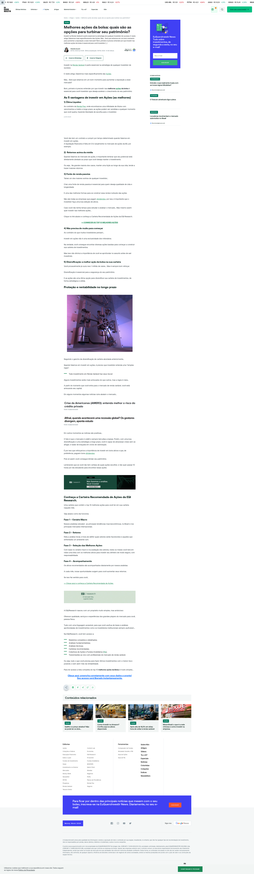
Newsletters (145, 776)
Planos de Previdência (94, 780)
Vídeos (143, 751)
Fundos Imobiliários (93, 761)
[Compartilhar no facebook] (78, 687)
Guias (64, 764)
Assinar (165, 62)
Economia (90, 751)
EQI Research (91, 754)
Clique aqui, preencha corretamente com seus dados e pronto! (100, 675)
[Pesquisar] (222, 9)
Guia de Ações (122, 754)
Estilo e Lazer (67, 758)
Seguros (89, 786)
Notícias (144, 762)
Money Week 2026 (73, 823)
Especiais (94, 9)
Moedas (89, 770)
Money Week (67, 773)
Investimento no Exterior (70, 767)
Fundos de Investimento (70, 761)
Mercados (66, 770)
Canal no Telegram (96, 58)
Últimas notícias (155, 75)
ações (118, 88)
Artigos (56, 9)
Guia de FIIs (121, 758)
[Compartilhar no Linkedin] (73, 687)
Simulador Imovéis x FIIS (125, 751)
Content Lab (91, 748)
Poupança (66, 783)
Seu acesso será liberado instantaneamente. (99, 678)
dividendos (101, 199)
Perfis (89, 777)
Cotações (145, 769)
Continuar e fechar (190, 869)
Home (66, 18)
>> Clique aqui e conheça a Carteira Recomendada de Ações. (89, 583)
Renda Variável (79, 65)
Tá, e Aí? (144, 755)
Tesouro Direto (67, 789)
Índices (144, 772)
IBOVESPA (90, 764)
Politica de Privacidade (26, 870)
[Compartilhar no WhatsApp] (93, 687)
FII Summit (90, 758)
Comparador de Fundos (125, 748)
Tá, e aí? (84, 9)
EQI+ (105, 9)
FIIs (105, 652)
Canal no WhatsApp (75, 58)
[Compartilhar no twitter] (88, 687)
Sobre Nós (145, 745)
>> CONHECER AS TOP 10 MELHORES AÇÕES (99, 222)
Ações (78, 18)
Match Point (91, 767)
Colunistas (145, 765)
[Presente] (214, 9)
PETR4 (65, 780)
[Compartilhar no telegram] (83, 687)
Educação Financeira (69, 754)
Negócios (90, 773)
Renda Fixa (81, 106)
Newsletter (66, 777)
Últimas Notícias (21, 9)
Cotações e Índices (69, 751)
